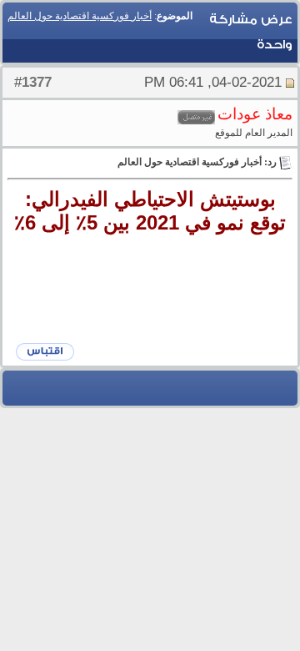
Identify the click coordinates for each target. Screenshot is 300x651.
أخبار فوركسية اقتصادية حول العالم (80, 16)
